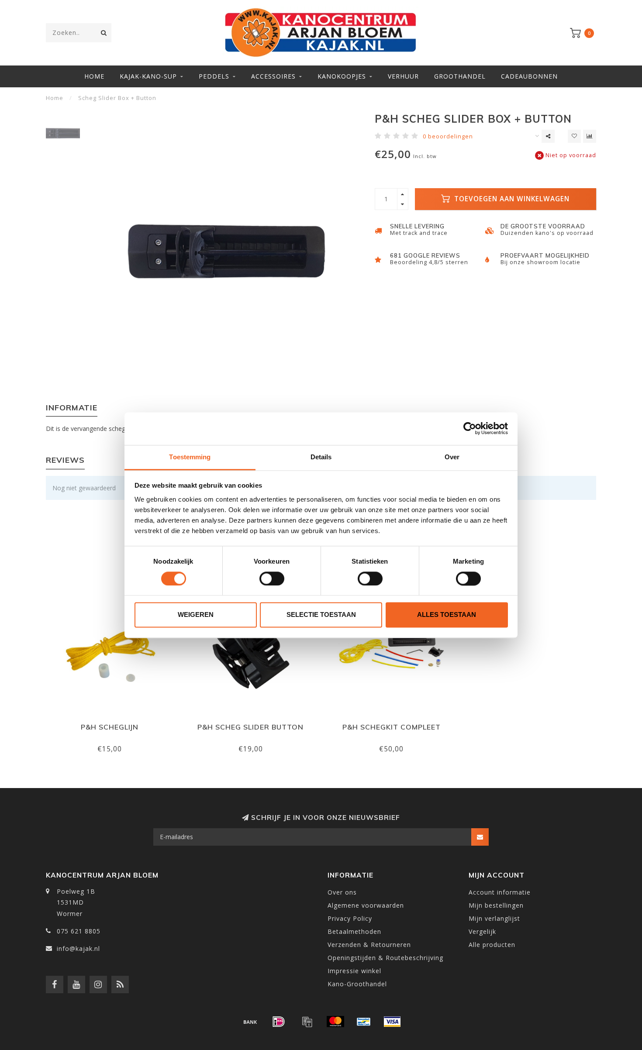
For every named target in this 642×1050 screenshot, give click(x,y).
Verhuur (403, 76)
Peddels (214, 76)
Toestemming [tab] (190, 457)
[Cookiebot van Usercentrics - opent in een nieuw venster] (469, 428)
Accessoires (273, 76)
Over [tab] (452, 457)
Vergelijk (482, 931)
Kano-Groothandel (357, 984)
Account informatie (500, 892)
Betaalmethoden (354, 931)
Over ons (342, 892)
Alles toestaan (446, 615)
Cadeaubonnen (529, 76)
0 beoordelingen (448, 136)
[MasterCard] (335, 1021)
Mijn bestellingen (496, 905)
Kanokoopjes (342, 76)
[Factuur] (307, 1021)
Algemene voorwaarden (366, 905)
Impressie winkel (354, 971)
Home (94, 76)
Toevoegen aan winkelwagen (511, 198)
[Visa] (392, 1021)
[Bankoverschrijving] (250, 1021)
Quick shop (113, 724)
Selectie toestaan (321, 615)
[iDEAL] (279, 1021)
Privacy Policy (350, 918)
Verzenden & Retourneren (369, 944)
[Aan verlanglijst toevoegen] (574, 136)
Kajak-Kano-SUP (148, 76)
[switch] (271, 578)
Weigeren (196, 615)
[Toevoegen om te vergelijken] (589, 136)
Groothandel (460, 76)
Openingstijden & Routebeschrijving (385, 958)
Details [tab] (321, 457)
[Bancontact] (364, 1021)
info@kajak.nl (78, 948)
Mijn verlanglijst (494, 918)
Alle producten (492, 944)
